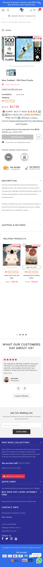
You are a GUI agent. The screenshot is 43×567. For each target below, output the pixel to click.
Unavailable (11, 267)
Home (4, 22)
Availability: (7, 94)
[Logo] (21, 9)
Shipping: (6, 97)
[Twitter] (7, 538)
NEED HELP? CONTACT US (14, 476)
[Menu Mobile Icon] (3, 10)
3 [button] (23, 334)
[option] (21, 16)
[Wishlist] (34, 10)
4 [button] (26, 334)
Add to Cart (31, 267)
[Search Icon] (8, 10)
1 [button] (17, 334)
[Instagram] (11, 538)
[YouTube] (16, 538)
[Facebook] (2, 538)
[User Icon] (31, 10)
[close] (40, 3)
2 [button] (20, 334)
